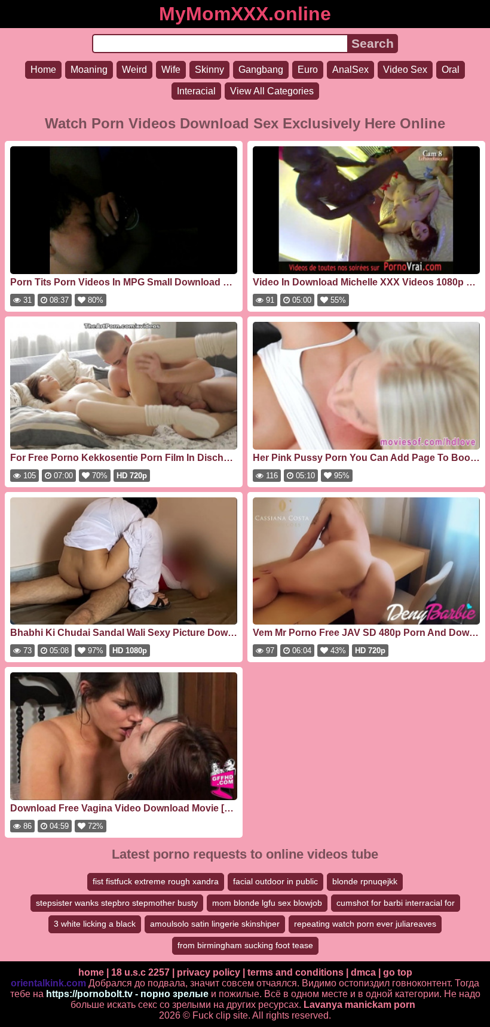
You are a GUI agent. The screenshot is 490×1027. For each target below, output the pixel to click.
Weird (134, 69)
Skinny (209, 69)
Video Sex (405, 69)
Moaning (89, 69)
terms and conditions (295, 972)
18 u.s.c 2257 (140, 972)
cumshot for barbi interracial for (395, 903)
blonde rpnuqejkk (364, 881)
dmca (363, 972)
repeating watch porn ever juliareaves (365, 923)
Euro (308, 69)
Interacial (196, 91)
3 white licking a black (95, 923)
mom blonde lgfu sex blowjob (267, 903)
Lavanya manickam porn (359, 1005)
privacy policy (208, 972)
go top (397, 972)
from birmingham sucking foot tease (245, 945)
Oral (451, 69)
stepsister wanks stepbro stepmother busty (117, 903)
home (91, 972)
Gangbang (260, 69)
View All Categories (272, 91)
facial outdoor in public (275, 881)
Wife (170, 69)
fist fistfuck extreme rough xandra (156, 881)
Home (43, 69)
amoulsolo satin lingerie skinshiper (215, 923)
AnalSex (350, 69)
